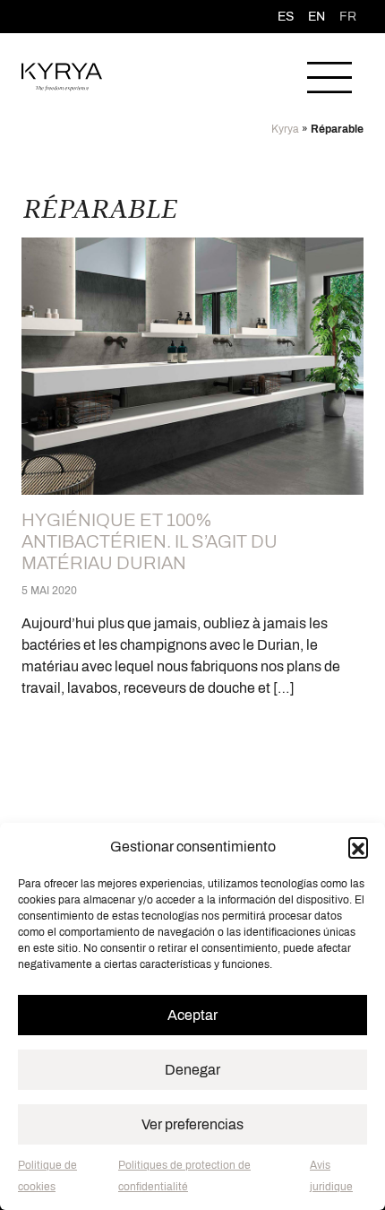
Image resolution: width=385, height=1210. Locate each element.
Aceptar (192, 1015)
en (316, 16)
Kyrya (285, 129)
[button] (358, 847)
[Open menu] (329, 77)
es (286, 16)
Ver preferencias (192, 1124)
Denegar (192, 1069)
